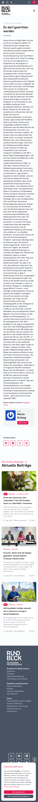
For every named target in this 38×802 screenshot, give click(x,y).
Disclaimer (11, 674)
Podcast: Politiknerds (14, 703)
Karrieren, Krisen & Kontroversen (14, 710)
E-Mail (24, 423)
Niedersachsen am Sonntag (17, 706)
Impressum (11, 671)
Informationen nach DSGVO (17, 679)
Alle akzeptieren (18, 792)
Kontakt (10, 689)
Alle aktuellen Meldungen (13, 462)
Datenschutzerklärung (11, 787)
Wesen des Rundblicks (15, 691)
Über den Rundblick (14, 686)
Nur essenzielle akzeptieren (18, 796)
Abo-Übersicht (12, 694)
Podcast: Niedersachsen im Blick (19, 701)
